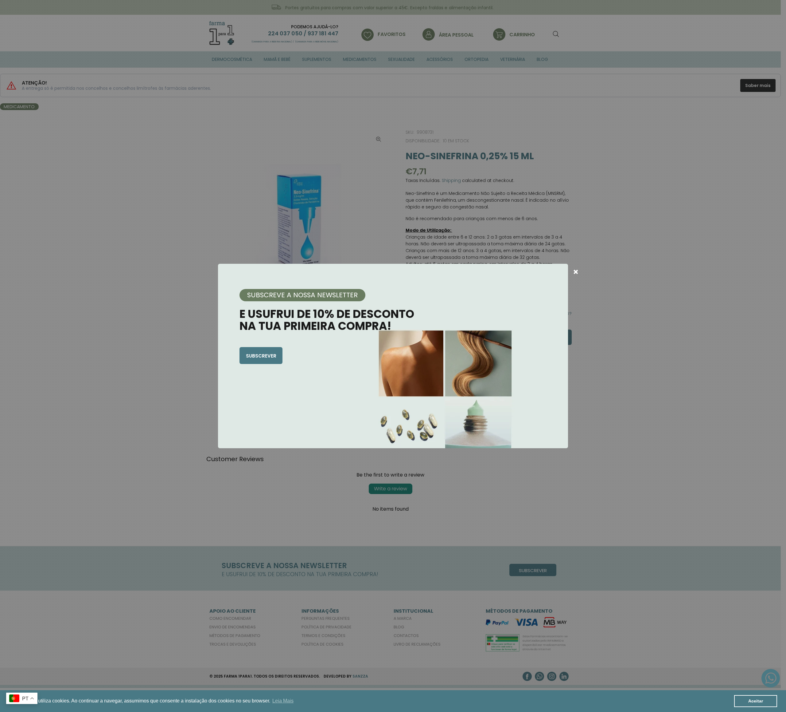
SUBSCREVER (261, 356)
